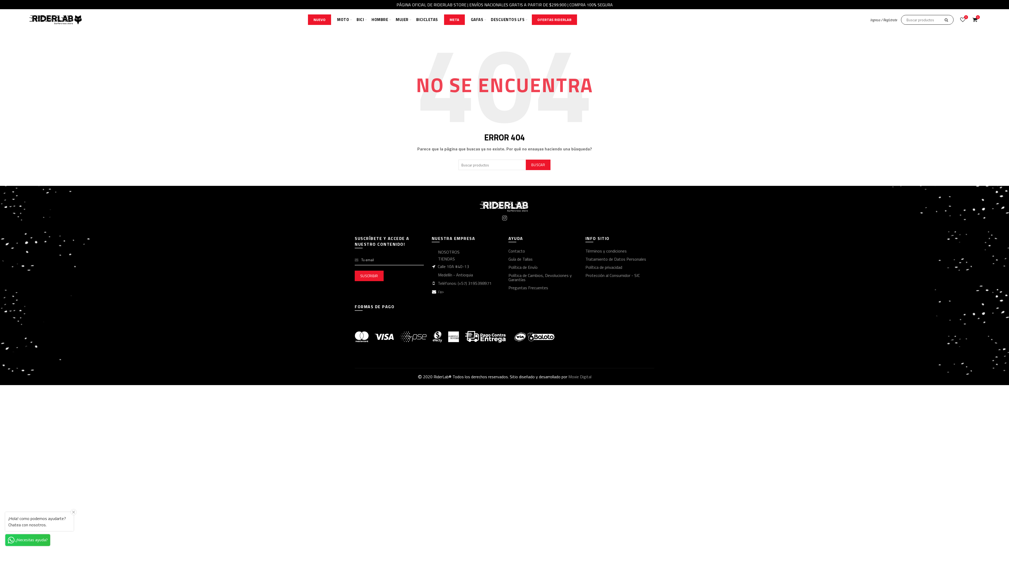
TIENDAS (446, 259)
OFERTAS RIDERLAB (554, 19)
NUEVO (319, 19)
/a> (441, 291)
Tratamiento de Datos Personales (615, 259)
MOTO (343, 20)
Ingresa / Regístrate (883, 20)
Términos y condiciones (606, 251)
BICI (360, 20)
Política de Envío (523, 267)
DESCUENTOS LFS (507, 20)
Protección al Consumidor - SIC (612, 275)
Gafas (477, 20)
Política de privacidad (603, 267)
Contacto (516, 251)
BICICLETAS (427, 20)
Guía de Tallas (520, 259)
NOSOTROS (449, 252)
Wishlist (966, 17)
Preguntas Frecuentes (528, 288)
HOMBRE (380, 20)
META (454, 19)
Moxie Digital (579, 377)
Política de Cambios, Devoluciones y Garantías (540, 277)
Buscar (538, 164)
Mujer (402, 20)
